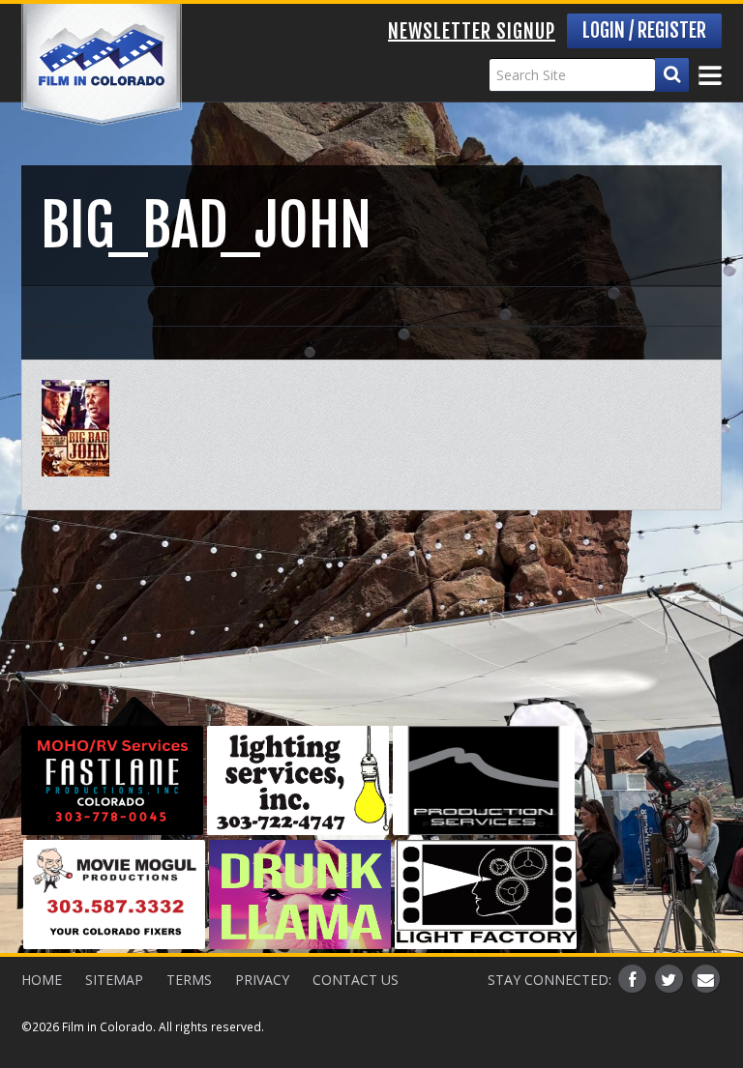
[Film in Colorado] (101, 65)
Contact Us (355, 979)
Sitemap (114, 979)
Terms (189, 979)
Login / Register (644, 30)
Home (41, 979)
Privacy (262, 979)
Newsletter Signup (471, 31)
